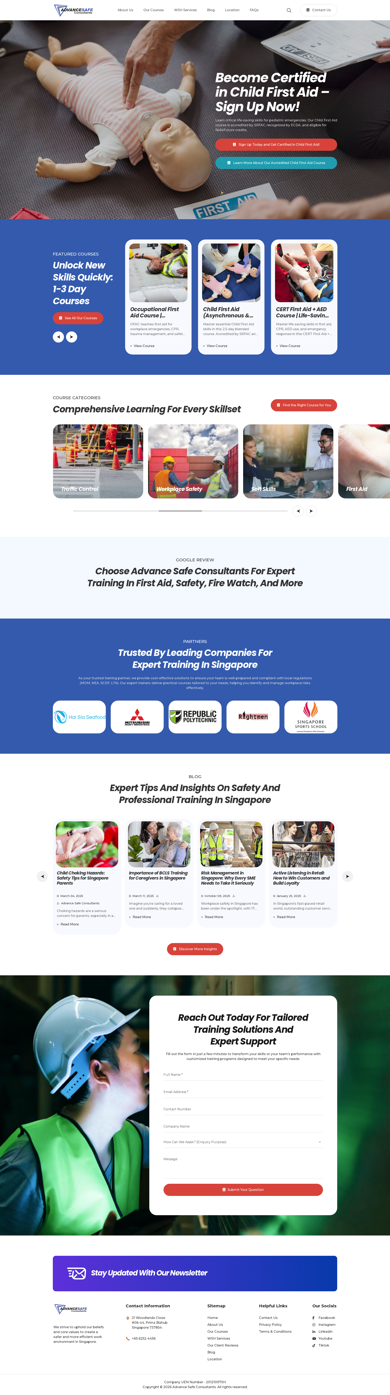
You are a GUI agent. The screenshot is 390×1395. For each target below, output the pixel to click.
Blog (211, 1352)
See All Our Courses (80, 318)
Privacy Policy (270, 1325)
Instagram (327, 1325)
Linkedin (325, 1332)
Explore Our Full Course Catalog (279, 145)
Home (212, 1318)
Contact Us (321, 10)
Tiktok (323, 1345)
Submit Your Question (246, 1190)
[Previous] (42, 876)
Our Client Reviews (222, 1345)
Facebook (326, 1318)
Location (214, 1359)
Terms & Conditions (275, 1332)
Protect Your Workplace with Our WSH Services (278, 163)
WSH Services (218, 1338)
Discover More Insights (197, 949)
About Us (215, 1325)
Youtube (325, 1338)
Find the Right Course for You (306, 405)
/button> (347, 876)
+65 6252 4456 (144, 1338)
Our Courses (217, 1332)
